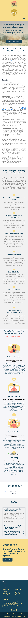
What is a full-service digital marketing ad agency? (12, 509)
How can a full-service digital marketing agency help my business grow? (13, 527)
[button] (24, 18)
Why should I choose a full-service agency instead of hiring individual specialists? (14, 533)
